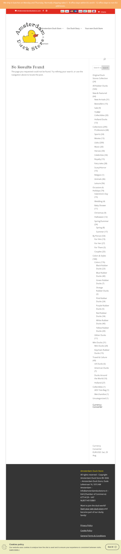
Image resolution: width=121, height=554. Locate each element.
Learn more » (14, 550)
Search (105, 68)
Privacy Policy (86, 525)
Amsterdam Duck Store (51, 29)
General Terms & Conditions (93, 535)
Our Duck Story (73, 29)
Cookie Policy (86, 530)
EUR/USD (97, 452)
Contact (44, 44)
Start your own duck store (92, 508)
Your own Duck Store (94, 29)
